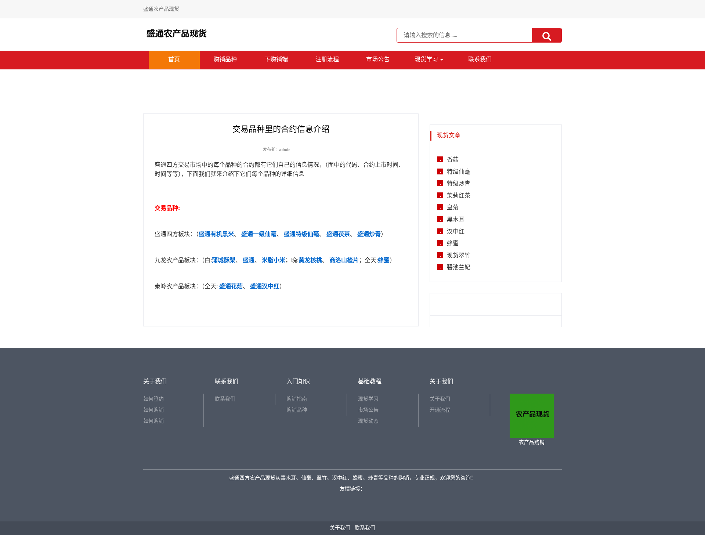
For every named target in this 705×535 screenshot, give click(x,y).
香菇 (453, 160)
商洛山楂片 (344, 260)
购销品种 (225, 60)
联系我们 (480, 60)
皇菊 (453, 208)
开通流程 (440, 410)
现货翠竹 (458, 256)
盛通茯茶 (338, 234)
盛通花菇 (231, 286)
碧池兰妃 (458, 267)
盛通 (248, 260)
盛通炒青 (369, 234)
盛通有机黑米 (216, 234)
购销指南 (296, 399)
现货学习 (427, 60)
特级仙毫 (458, 172)
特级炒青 (458, 184)
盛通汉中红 (264, 286)
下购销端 (276, 60)
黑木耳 (455, 220)
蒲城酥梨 (223, 260)
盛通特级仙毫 (301, 234)
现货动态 (368, 421)
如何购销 (153, 410)
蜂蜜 (384, 260)
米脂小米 (273, 260)
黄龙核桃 (310, 260)
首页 (174, 60)
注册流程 (327, 60)
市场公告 (378, 60)
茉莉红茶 (458, 196)
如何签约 (153, 399)
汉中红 (455, 232)
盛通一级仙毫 (258, 234)
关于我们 (440, 399)
